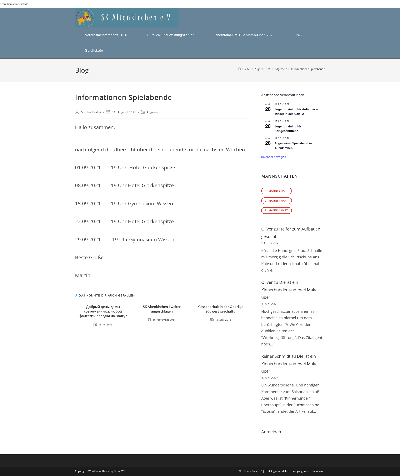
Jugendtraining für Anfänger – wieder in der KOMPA (296, 111)
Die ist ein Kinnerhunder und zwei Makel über (290, 289)
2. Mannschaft (276, 200)
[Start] (239, 69)
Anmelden (271, 432)
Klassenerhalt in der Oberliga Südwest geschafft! (220, 309)
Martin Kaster (91, 112)
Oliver (267, 229)
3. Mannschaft (276, 210)
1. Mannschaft (276, 191)
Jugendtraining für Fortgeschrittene (288, 128)
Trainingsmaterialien (277, 471)
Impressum (318, 471)
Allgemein (153, 112)
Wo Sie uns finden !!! (250, 471)
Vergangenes (300, 471)
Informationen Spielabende (308, 69)
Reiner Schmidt (275, 356)
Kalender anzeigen (273, 157)
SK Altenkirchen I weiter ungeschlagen (162, 309)
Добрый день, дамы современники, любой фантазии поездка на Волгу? (103, 311)
